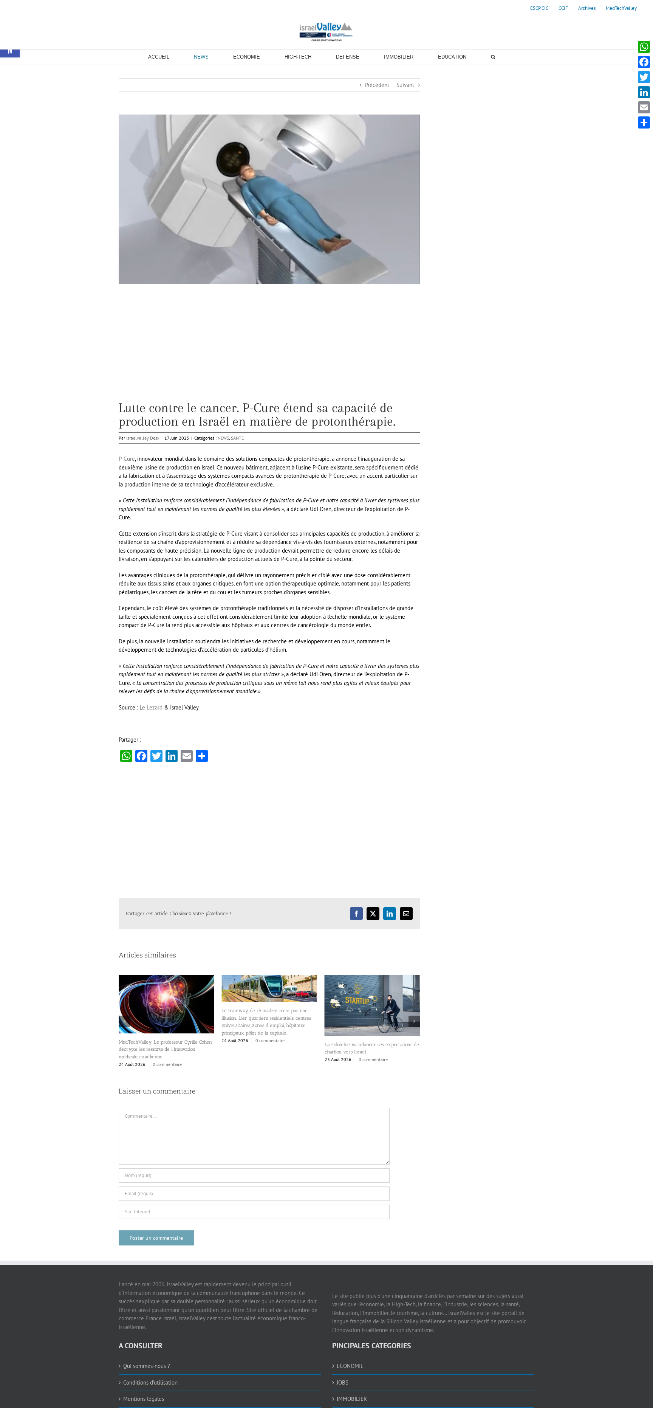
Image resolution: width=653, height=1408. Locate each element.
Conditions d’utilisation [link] (150, 1387)
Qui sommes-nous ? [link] (146, 1370)
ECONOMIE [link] (350, 1370)
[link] (539, 8)
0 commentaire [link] (167, 1040)
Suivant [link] (405, 84)
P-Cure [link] (127, 458)
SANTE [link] (237, 438)
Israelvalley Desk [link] (142, 438)
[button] (124, 1023)
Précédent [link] (377, 84)
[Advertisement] (269, 348)
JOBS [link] (342, 1387)
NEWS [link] (223, 438)
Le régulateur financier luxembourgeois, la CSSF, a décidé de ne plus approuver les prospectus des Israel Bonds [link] (370, 1054)
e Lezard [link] (152, 707)
